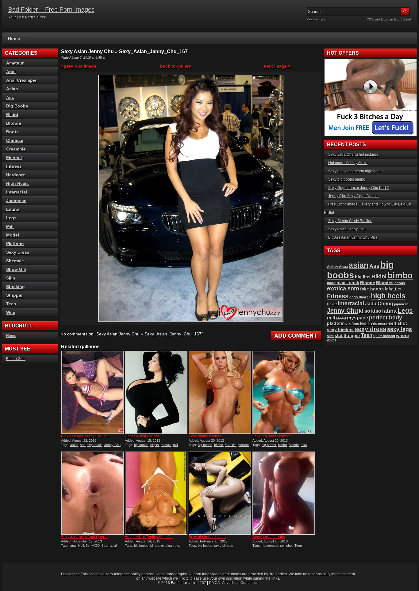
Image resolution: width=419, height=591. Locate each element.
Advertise (230, 583)
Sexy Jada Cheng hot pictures (353, 154)
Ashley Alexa (337, 266)
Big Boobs (17, 106)
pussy (383, 323)
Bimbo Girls (15, 359)
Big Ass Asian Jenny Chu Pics (353, 237)
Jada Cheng (379, 303)
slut (339, 335)
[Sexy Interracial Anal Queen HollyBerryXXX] (92, 493)
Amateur (15, 63)
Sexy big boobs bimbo (207, 537)
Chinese (14, 140)
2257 (202, 583)
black (331, 283)
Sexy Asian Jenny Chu (347, 229)
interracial (109, 545)
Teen (298, 545)
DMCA (214, 583)
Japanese (16, 200)
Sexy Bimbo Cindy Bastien (350, 221)
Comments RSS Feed (396, 19)
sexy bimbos (223, 545)
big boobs (141, 445)
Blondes (385, 282)
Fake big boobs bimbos (271, 436)
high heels (94, 445)
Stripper (14, 295)
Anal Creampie (21, 80)
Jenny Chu (112, 445)
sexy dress (370, 329)
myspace (357, 317)
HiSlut (332, 304)
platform (335, 323)
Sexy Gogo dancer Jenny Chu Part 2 (358, 188)
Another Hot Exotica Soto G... (149, 537)
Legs (11, 217)
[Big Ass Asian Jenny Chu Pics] (92, 392)
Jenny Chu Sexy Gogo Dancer (353, 196)
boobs (399, 283)
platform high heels (361, 323)
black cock (347, 282)
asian (74, 445)
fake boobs (372, 289)
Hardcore (15, 174)
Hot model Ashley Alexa (347, 163)
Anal (11, 71)
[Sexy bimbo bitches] (220, 392)
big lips (363, 277)
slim (330, 336)
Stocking (15, 286)
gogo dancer (359, 297)
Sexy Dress (17, 252)
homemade (270, 545)
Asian (12, 88)
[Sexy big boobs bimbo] (220, 493)
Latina (12, 209)
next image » (277, 66)
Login (323, 19)
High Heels (17, 183)
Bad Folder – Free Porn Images (51, 9)
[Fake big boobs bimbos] (283, 392)
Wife (10, 312)
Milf (10, 226)
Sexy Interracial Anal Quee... (84, 537)
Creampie (16, 149)
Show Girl (16, 269)
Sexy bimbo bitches (205, 436)
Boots (12, 131)
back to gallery (175, 66)
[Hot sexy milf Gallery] (156, 392)
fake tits (230, 445)
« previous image (78, 66)
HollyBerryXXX (89, 545)
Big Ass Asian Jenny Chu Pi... (85, 436)
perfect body (385, 317)
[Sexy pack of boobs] (283, 493)
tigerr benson (384, 336)
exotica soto (170, 545)
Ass (83, 445)
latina (389, 310)
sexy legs (399, 329)
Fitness (14, 166)
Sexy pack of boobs (268, 537)
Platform (15, 243)
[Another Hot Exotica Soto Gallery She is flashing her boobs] (156, 493)
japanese (401, 304)
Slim (10, 278)
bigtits (154, 445)
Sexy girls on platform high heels (355, 171)
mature (166, 445)
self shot (286, 545)
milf (175, 445)
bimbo (218, 445)
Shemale (15, 260)
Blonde (294, 445)
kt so (364, 311)
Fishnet (14, 157)
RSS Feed (373, 19)
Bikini (12, 114)
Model (12, 235)
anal (73, 545)
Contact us (249, 583)
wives (331, 340)
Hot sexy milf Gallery (142, 436)
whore (402, 335)
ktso (376, 311)
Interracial (16, 192)
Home (14, 38)
